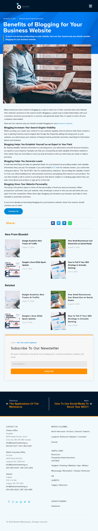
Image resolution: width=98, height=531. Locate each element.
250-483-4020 (12, 468)
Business (22, 19)
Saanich (86, 431)
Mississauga (56, 471)
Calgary (54, 485)
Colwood (78, 431)
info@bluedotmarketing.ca (16, 443)
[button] (53, 223)
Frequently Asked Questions (63, 457)
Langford (55, 437)
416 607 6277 (12, 446)
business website (65, 123)
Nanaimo (73, 437)
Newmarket (67, 471)
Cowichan (82, 437)
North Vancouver (58, 431)
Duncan (54, 442)
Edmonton (63, 485)
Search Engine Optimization (35, 19)
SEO (54, 167)
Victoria (70, 431)
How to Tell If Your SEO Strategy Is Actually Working (78, 265)
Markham (72, 465)
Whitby (85, 465)
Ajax (79, 465)
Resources (55, 454)
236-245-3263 (26, 468)
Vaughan (54, 465)
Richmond (64, 437)
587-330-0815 (26, 489)
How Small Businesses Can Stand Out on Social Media (80, 297)
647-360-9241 (25, 446)
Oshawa (77, 471)
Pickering (63, 465)
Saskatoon (55, 506)
